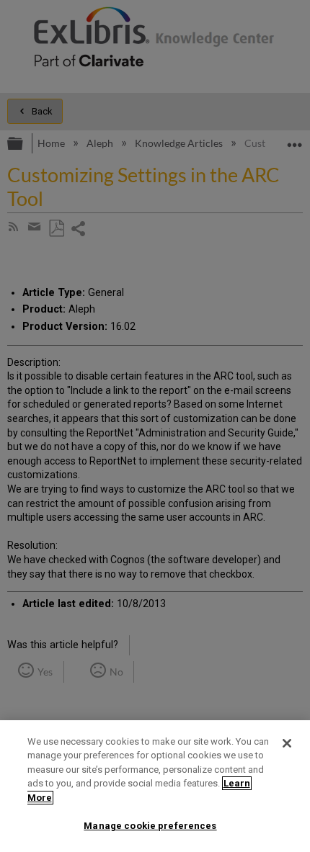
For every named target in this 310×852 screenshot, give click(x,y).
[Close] (287, 743)
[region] (155, 786)
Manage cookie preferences (150, 825)
